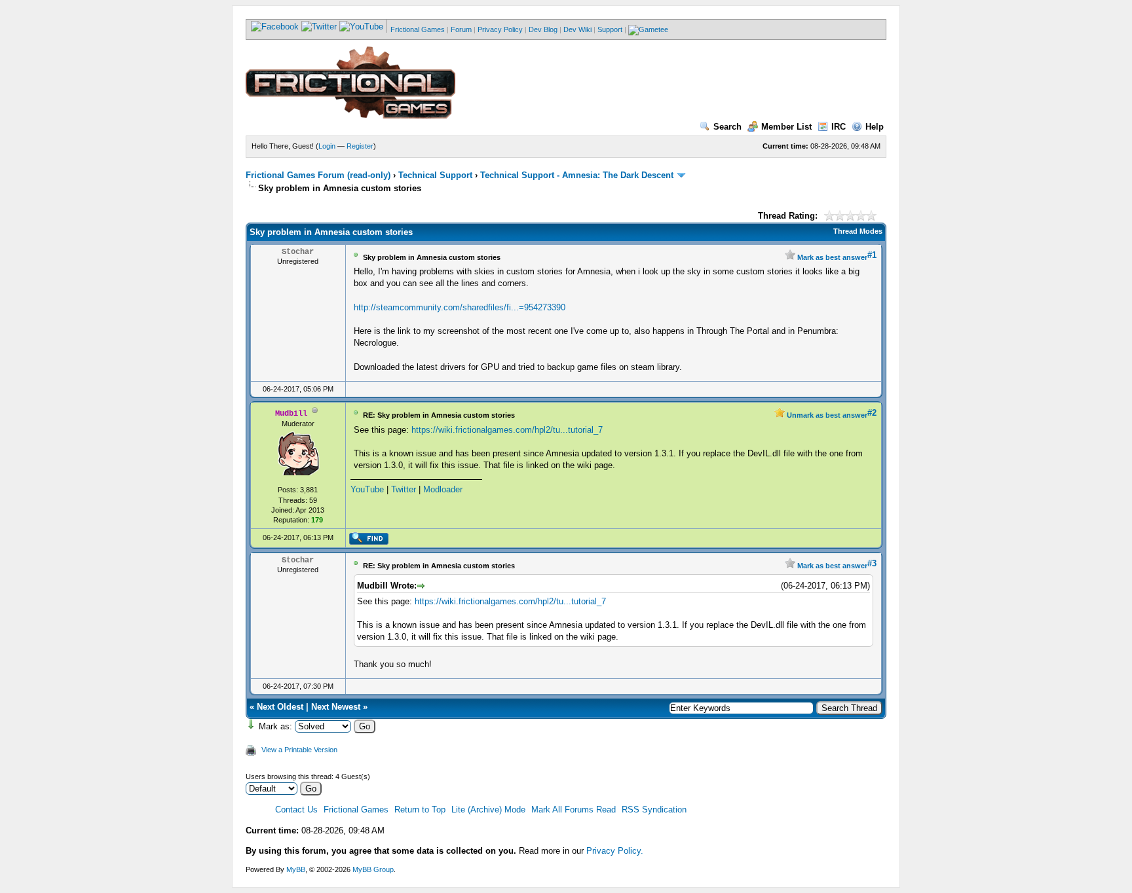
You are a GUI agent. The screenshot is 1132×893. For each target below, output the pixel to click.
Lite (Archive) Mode (488, 809)
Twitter (403, 489)
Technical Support (435, 175)
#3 (872, 563)
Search (727, 127)
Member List (786, 127)
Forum (461, 29)
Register (360, 146)
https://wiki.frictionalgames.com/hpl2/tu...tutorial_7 (507, 430)
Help (874, 127)
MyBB (295, 869)
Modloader (442, 489)
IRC (838, 127)
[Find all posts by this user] (368, 542)
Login (326, 146)
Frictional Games (417, 29)
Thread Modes (857, 231)
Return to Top (419, 809)
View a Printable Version (299, 750)
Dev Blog (543, 29)
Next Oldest (280, 707)
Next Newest (335, 707)
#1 (872, 255)
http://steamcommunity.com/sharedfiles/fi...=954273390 (459, 307)
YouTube (367, 489)
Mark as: (275, 726)
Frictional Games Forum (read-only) (318, 175)
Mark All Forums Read (573, 809)
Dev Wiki (577, 29)
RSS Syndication (654, 809)
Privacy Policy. (614, 851)
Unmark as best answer (826, 415)
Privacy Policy (500, 29)
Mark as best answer (831, 257)
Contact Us (296, 809)
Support (609, 29)
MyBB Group (373, 869)
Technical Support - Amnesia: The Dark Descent (576, 175)
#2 (872, 413)
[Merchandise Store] (648, 29)
